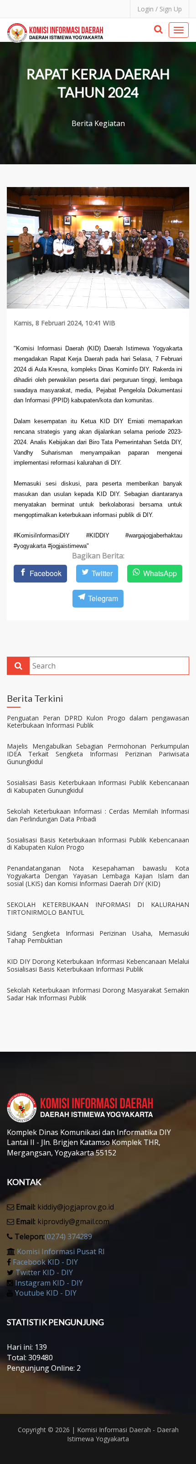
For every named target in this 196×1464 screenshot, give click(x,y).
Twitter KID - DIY (44, 1272)
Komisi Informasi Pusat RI (61, 1251)
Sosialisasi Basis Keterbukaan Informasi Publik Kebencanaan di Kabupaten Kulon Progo (98, 844)
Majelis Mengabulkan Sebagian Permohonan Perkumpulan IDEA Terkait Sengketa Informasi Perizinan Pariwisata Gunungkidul (98, 754)
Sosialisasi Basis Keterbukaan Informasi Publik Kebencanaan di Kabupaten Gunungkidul (98, 787)
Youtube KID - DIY (46, 1293)
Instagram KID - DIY (49, 1283)
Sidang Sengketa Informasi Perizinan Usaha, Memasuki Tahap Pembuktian (98, 937)
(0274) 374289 (68, 1236)
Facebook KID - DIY (45, 1262)
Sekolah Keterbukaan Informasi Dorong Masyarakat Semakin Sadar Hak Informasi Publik (98, 994)
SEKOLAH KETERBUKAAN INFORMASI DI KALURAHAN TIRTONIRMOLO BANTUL (98, 909)
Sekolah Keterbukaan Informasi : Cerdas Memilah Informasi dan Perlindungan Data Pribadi (98, 815)
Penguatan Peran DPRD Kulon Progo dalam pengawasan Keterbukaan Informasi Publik (98, 722)
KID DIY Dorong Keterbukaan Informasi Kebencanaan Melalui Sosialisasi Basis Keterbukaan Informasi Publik (98, 965)
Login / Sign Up (159, 9)
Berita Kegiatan (98, 123)
